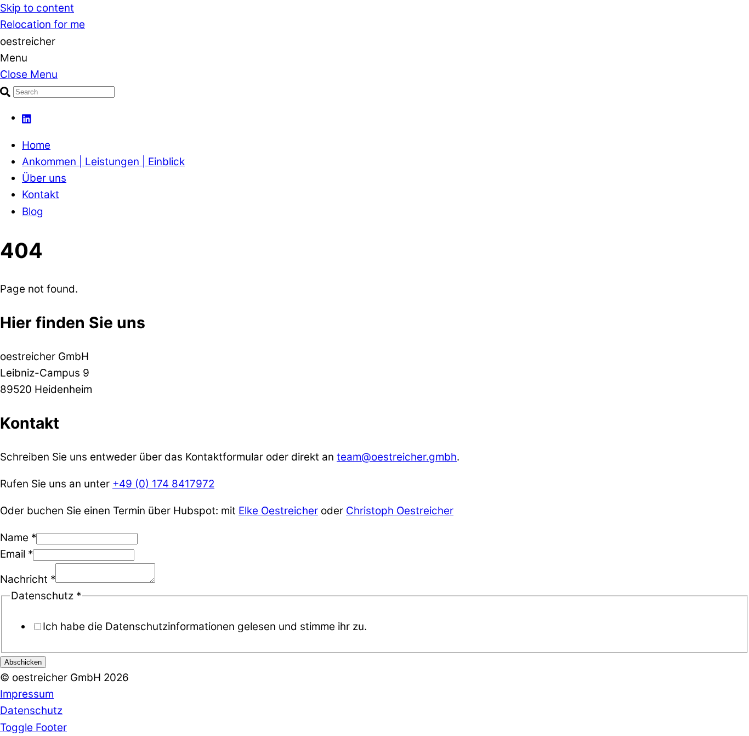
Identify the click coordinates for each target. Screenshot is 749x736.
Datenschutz (31, 710)
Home (36, 145)
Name (18, 537)
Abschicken (23, 662)
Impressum (27, 694)
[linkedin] (27, 117)
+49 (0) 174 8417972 (163, 483)
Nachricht (27, 579)
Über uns (44, 178)
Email (16, 554)
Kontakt (40, 194)
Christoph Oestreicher (399, 510)
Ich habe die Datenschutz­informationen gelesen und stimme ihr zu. (205, 626)
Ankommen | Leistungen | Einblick (103, 161)
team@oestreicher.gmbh (397, 457)
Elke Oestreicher (278, 510)
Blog (32, 211)
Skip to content (37, 8)
